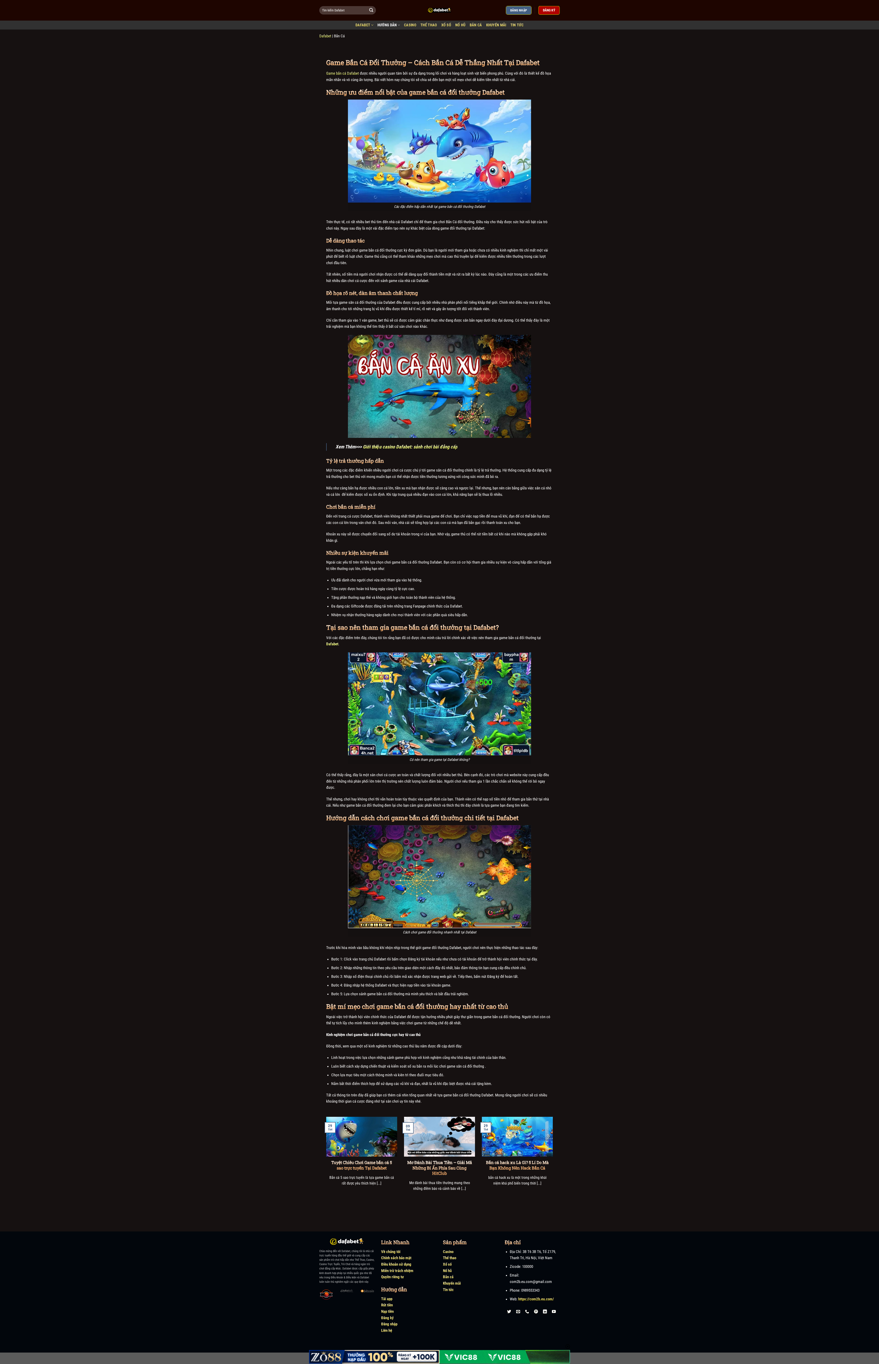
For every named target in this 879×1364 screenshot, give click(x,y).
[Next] (553, 1160)
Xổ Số (446, 25)
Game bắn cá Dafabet (342, 73)
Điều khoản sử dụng (396, 1264)
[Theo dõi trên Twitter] (509, 1311)
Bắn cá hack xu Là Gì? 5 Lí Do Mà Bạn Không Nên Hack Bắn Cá (517, 1165)
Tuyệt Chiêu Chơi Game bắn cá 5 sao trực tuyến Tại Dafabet (361, 1165)
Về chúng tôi (390, 1251)
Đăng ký (387, 1317)
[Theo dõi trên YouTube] (554, 1311)
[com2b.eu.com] (439, 10)
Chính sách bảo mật (396, 1258)
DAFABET (362, 25)
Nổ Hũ (460, 25)
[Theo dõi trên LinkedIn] (545, 1311)
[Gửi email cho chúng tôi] (518, 1311)
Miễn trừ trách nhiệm (397, 1270)
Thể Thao (429, 25)
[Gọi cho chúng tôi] (527, 1311)
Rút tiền (387, 1305)
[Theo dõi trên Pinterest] (536, 1311)
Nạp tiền (387, 1311)
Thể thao (449, 1258)
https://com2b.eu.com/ (536, 1299)
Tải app (386, 1298)
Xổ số (447, 1264)
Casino (410, 25)
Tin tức (448, 1289)
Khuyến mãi (496, 25)
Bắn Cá (476, 25)
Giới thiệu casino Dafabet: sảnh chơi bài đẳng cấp (410, 447)
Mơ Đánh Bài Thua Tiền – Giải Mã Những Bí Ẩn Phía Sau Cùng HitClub (439, 1168)
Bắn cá (448, 1277)
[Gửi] (371, 10)
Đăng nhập (389, 1324)
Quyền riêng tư (392, 1277)
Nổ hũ (447, 1270)
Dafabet (325, 36)
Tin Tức (517, 25)
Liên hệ (386, 1330)
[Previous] (325, 1160)
